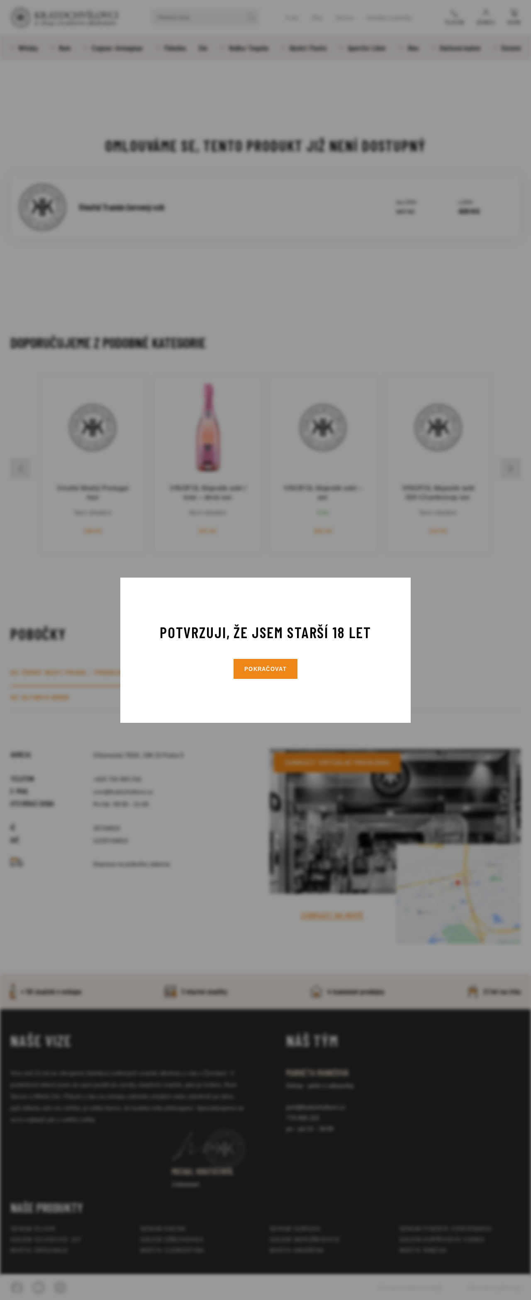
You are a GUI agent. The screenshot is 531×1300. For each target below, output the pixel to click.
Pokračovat (265, 669)
